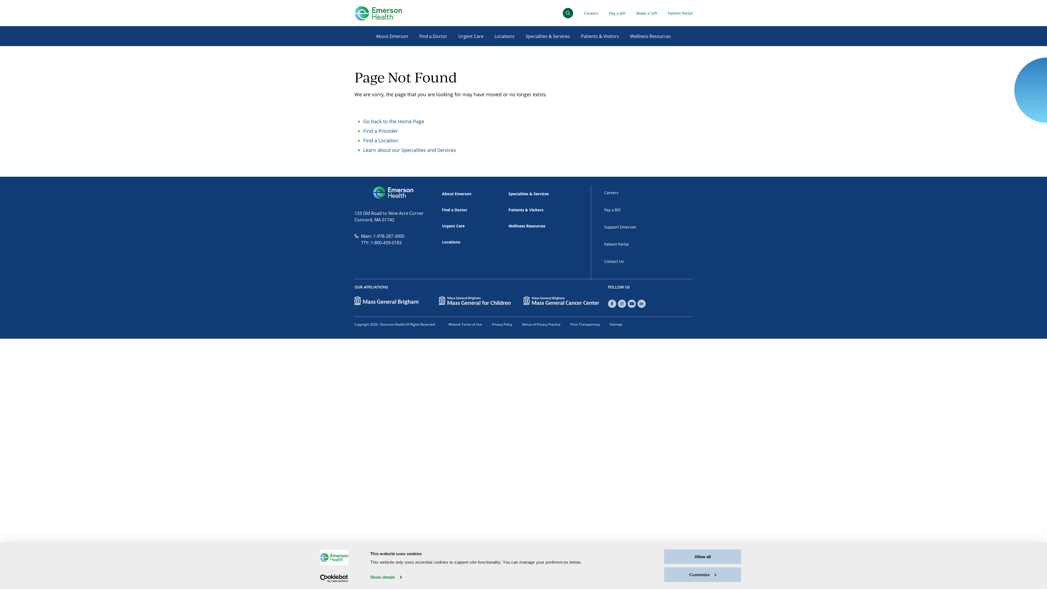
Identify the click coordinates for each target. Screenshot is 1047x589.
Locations (505, 36)
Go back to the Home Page (393, 121)
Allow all (702, 556)
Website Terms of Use (465, 324)
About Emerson (392, 36)
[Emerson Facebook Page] (612, 304)
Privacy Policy (502, 324)
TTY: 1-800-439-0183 (381, 242)
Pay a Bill (617, 13)
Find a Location (380, 140)
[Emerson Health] (393, 192)
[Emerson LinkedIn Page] (641, 304)
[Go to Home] (378, 13)
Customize (699, 574)
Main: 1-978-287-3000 (382, 236)
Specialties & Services (548, 36)
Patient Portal (680, 13)
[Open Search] (568, 13)
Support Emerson (620, 227)
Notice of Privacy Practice (541, 324)
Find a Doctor (433, 36)
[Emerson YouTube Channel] (632, 304)
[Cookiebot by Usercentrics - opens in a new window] (334, 578)
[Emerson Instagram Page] (622, 304)
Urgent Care (470, 36)
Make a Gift (646, 13)
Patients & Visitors (600, 36)
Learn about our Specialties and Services (409, 150)
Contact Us (614, 261)
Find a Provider (380, 131)
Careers (591, 13)
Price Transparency (585, 324)
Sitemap (616, 324)
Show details (382, 577)
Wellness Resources (650, 36)
